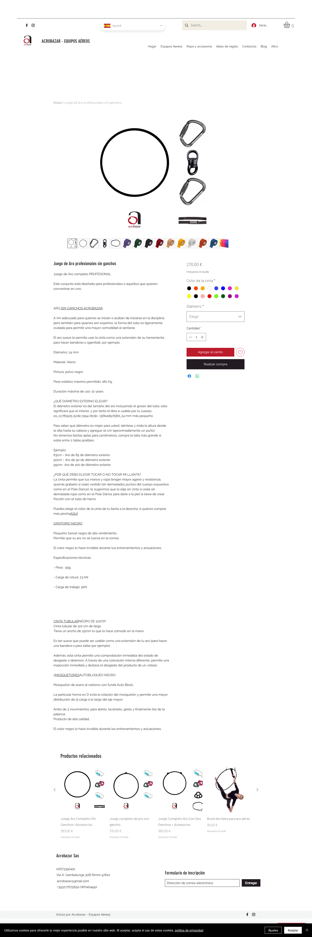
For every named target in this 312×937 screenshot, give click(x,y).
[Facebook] (27, 25)
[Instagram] (33, 25)
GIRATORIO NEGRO (67, 523)
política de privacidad (189, 930)
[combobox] (216, 316)
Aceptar (293, 930)
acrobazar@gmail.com (73, 881)
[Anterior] (54, 789)
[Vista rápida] (83, 790)
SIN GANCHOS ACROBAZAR (81, 308)
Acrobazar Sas (68, 856)
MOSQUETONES (67, 675)
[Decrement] (190, 337)
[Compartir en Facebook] (189, 376)
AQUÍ (74, 514)
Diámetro (195, 306)
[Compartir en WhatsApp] (197, 376)
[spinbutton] (196, 337)
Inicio (57, 102)
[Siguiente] (257, 789)
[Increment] (202, 337)
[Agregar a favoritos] (240, 352)
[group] (156, 803)
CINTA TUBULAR (66, 621)
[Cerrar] (306, 930)
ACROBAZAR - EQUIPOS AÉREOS (66, 41)
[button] (290, 24)
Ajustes (273, 930)
